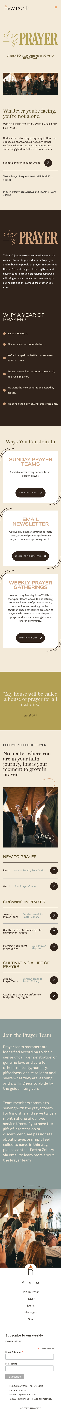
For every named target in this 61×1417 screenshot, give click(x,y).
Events (31, 1305)
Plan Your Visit (30, 1292)
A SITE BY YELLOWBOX (30, 1408)
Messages (30, 1312)
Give (30, 1319)
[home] (16, 7)
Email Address (14, 1352)
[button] (54, 7)
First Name (11, 1363)
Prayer (31, 1298)
